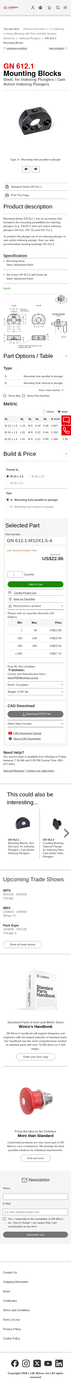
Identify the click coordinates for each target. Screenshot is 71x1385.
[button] (33, 7)
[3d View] (61, 299)
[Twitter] (37, 1363)
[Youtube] (48, 1363)
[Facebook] (15, 1363)
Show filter (14, 395)
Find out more (35, 1158)
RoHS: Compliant (18, 684)
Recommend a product (27, 605)
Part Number (13, 534)
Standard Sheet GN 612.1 (26, 186)
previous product (16, 48)
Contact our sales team (40, 770)
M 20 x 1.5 (16, 483)
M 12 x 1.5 (16, 476)
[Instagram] (26, 1363)
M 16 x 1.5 (38, 476)
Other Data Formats (20, 723)
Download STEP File (38, 713)
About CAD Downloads (27, 738)
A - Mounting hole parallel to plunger (34, 499)
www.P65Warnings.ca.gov (23, 677)
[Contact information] (66, 430)
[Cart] (49, 7)
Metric (50, 411)
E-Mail (7, 1203)
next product (57, 48)
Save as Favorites (24, 598)
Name (6, 1188)
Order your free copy (35, 1056)
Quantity (29, 574)
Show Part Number (38, 395)
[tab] (26, 169)
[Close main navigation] (65, 7)
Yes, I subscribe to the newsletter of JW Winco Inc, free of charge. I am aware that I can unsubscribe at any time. (35, 1222)
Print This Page (20, 195)
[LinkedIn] (59, 1363)
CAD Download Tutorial (27, 733)
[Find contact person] (66, 420)
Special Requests (13, 770)
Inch (65, 411)
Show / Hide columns (49, 390)
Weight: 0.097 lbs (18, 691)
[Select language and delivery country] (40, 7)
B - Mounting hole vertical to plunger (32, 506)
